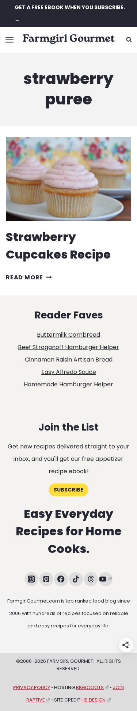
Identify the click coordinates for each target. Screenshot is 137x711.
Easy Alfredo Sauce (68, 372)
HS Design (93, 699)
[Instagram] (31, 579)
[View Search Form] (129, 40)
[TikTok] (76, 579)
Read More (29, 277)
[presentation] (68, 179)
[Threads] (91, 579)
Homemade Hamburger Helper (68, 384)
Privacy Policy (31, 687)
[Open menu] (10, 39)
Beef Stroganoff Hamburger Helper (68, 347)
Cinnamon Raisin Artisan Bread (69, 359)
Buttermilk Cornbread (68, 334)
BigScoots (90, 687)
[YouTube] (106, 579)
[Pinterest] (46, 579)
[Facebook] (61, 579)
